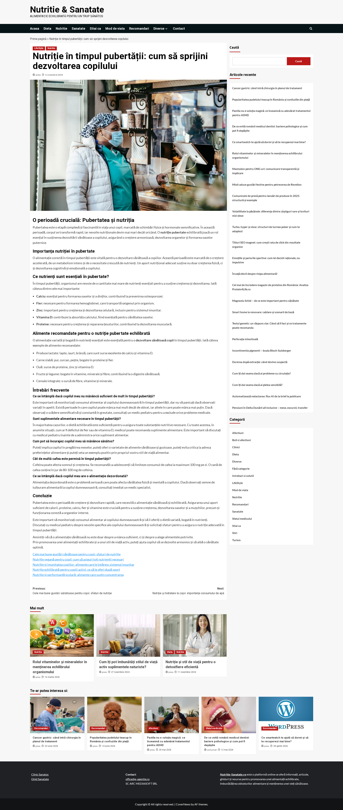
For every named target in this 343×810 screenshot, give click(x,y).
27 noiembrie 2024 (120, 672)
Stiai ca (95, 28)
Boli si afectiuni (241, 440)
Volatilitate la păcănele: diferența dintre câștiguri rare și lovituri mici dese (270, 213)
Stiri (234, 533)
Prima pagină (38, 39)
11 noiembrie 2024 (54, 74)
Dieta (47, 28)
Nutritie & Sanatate (67, 9)
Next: (188, 591)
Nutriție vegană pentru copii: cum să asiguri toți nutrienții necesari (78, 559)
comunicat (212, 749)
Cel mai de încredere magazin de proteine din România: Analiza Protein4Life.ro (270, 287)
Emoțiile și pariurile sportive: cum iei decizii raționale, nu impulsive (266, 260)
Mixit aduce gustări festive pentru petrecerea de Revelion (267, 184)
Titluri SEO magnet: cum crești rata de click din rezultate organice (266, 244)
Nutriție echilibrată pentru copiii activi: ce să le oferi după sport (76, 570)
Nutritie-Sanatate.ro (233, 774)
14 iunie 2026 (108, 746)
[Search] (311, 28)
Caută (234, 47)
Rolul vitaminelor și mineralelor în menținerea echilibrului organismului (60, 667)
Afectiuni (237, 432)
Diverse (158, 28)
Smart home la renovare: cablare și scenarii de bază (263, 312)
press (38, 74)
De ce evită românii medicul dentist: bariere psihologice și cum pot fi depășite (270, 128)
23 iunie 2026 (51, 746)
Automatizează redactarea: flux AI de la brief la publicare (266, 396)
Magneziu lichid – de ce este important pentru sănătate (265, 300)
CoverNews (183, 804)
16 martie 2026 (52, 677)
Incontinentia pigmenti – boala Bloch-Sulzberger (261, 350)
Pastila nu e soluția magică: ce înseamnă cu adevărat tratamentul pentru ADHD (271, 113)
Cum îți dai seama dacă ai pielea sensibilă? (257, 384)
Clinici (236, 447)
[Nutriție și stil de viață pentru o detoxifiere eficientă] (195, 635)
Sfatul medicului (242, 518)
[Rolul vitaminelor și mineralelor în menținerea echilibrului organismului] (62, 635)
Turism (236, 540)
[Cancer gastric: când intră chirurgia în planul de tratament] (57, 715)
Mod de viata (115, 28)
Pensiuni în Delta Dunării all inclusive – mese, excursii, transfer (270, 407)
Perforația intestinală (245, 339)
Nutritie (61, 28)
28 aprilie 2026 (280, 746)
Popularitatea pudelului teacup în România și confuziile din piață (271, 99)
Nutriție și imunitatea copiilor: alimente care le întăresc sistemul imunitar (83, 564)
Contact (179, 28)
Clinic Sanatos (40, 774)
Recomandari (139, 28)
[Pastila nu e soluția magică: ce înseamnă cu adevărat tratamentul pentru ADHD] (171, 715)
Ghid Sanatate (40, 779)
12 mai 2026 (227, 750)
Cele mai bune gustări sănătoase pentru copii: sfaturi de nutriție (77, 554)
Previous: (72, 591)
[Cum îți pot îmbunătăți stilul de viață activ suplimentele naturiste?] (128, 635)
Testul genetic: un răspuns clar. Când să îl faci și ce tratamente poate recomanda (269, 325)
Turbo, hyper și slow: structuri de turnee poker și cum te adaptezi (266, 229)
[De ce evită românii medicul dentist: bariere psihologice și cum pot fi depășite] (229, 715)
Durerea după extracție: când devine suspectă (259, 362)
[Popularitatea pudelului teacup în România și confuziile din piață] (114, 715)
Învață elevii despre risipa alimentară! (254, 273)
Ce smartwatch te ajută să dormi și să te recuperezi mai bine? (269, 142)
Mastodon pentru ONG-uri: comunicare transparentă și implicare (265, 171)
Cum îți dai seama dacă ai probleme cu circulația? (261, 373)
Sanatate (78, 28)
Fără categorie (241, 468)
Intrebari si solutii (243, 475)
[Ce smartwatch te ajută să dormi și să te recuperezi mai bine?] (286, 715)
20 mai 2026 (165, 750)
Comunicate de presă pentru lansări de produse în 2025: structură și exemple (266, 198)
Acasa (34, 28)
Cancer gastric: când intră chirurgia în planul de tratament (267, 88)
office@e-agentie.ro (138, 779)
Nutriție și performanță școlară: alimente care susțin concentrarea (78, 575)
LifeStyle (38, 48)
